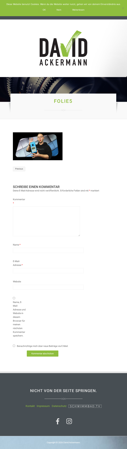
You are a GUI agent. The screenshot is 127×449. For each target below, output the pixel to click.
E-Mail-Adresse (18, 263)
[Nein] (123, 8)
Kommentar (19, 201)
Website (17, 281)
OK (44, 9)
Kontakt (30, 406)
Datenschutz (59, 406)
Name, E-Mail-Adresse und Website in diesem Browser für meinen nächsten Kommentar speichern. (19, 319)
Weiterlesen (78, 9)
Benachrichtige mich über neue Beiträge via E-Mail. (42, 346)
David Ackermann (71, 442)
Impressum (43, 406)
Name (17, 244)
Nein (59, 9)
